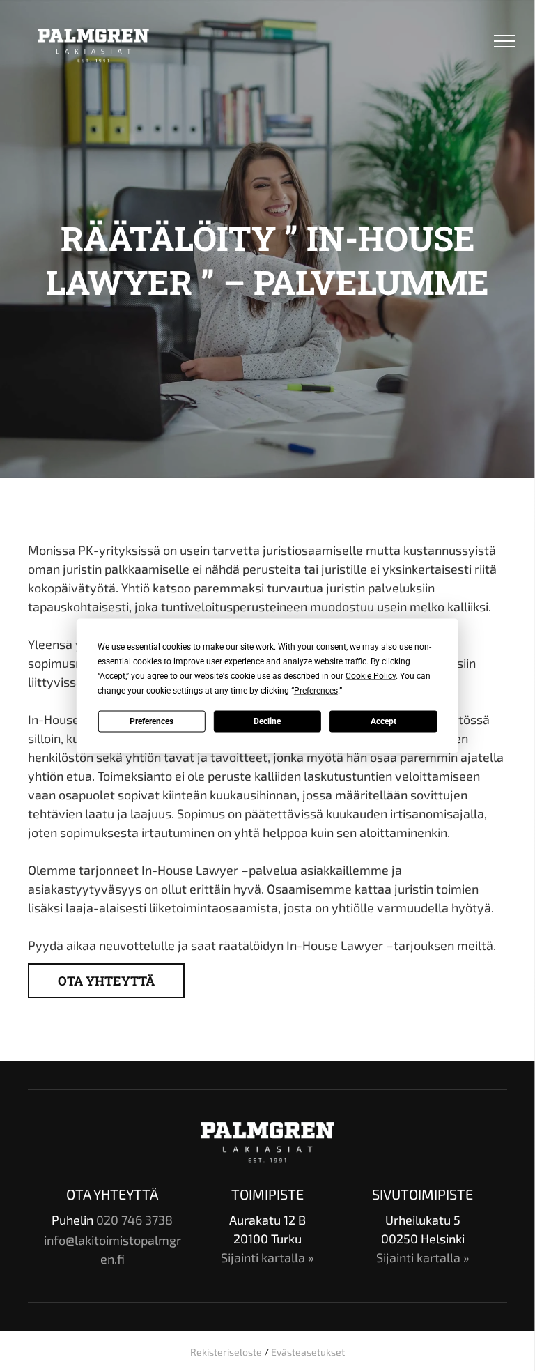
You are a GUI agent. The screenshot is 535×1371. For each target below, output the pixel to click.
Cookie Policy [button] (371, 675)
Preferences (151, 721)
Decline (267, 721)
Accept (383, 721)
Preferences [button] (316, 690)
